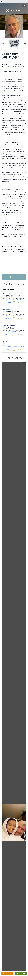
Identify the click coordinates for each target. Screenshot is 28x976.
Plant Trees (19, 302)
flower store (18, 267)
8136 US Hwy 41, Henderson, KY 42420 (15, 346)
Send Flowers (19, 349)
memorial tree (19, 264)
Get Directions (8, 302)
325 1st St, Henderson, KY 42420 (13, 299)
